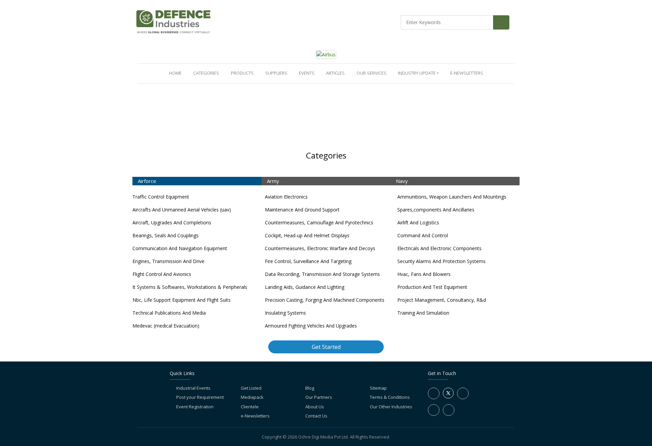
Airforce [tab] (147, 181)
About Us (314, 407)
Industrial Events (193, 388)
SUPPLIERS (276, 73)
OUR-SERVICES (371, 73)
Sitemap (378, 388)
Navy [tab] (402, 181)
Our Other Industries (391, 407)
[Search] (501, 22)
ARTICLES (335, 73)
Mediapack (252, 397)
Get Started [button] (326, 347)
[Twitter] (448, 397)
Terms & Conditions (390, 397)
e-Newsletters (466, 73)
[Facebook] (433, 393)
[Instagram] (433, 410)
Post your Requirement (200, 397)
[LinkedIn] (463, 393)
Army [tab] (273, 181)
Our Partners (318, 397)
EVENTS (306, 73)
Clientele (250, 407)
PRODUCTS (242, 73)
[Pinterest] (448, 410)
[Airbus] (326, 54)
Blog (309, 388)
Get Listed (251, 388)
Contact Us (316, 416)
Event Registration (195, 407)
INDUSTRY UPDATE (417, 73)
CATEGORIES (206, 73)
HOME (176, 73)
